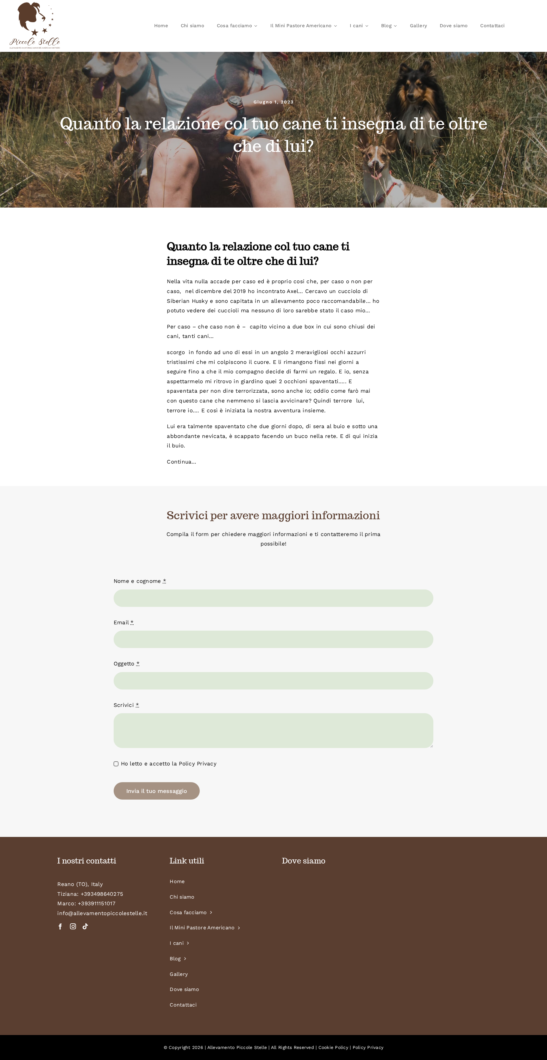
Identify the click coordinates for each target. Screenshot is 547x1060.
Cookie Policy (333, 1047)
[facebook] (60, 926)
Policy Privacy (198, 763)
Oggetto (127, 663)
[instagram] (73, 926)
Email (124, 622)
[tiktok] (85, 926)
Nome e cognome (140, 581)
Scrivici (126, 705)
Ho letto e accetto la (169, 763)
